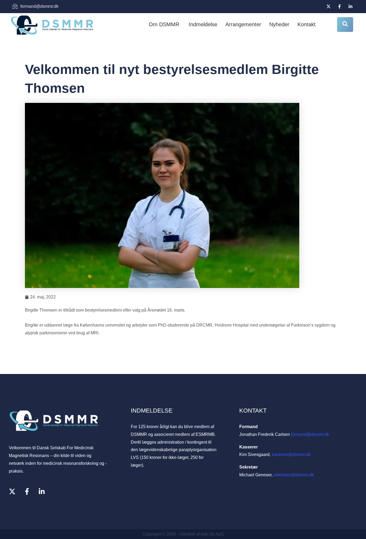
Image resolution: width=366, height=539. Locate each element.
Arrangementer (243, 24)
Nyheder (279, 24)
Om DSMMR (164, 24)
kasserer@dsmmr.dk (291, 454)
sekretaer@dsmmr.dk (294, 475)
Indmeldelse (203, 24)
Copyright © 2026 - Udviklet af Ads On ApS (183, 534)
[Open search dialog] (345, 24)
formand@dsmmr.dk (310, 434)
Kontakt (306, 24)
